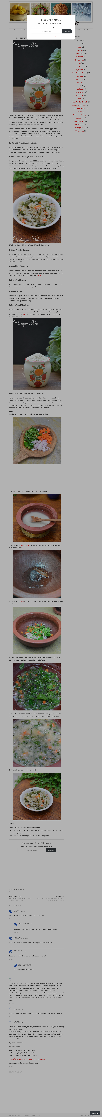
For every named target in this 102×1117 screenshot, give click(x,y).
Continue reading (51, 36)
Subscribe (67, 31)
